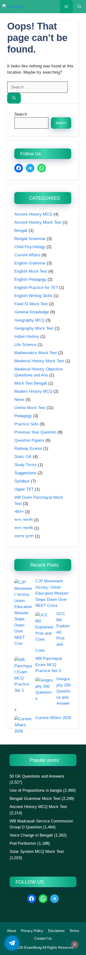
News (19, 399)
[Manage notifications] (75, 944)
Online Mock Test (29, 407)
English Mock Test (30, 271)
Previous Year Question (35, 432)
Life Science (25, 344)
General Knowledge (31, 312)
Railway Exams (28, 448)
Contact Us (43, 938)
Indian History (26, 336)
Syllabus (22, 481)
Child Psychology (29, 247)
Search (20, 114)
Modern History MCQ (33, 391)
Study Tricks (25, 465)
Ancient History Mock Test (37, 222)
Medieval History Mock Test (39, 361)
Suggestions (25, 473)
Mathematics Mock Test (35, 353)
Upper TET (24, 489)
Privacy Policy (32, 931)
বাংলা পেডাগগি (23, 520)
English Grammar (30, 263)
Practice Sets (26, 424)
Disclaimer (56, 931)
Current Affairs (27, 255)
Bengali (20, 230)
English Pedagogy (30, 279)
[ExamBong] (13, 7)
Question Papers (29, 440)
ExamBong (32, 947)
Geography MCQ (29, 320)
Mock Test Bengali (30, 383)
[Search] (14, 98)
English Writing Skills (33, 295)
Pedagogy (23, 416)
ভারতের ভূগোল (24, 536)
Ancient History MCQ (33, 214)
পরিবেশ (19, 512)
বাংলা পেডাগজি (23, 528)
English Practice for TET (36, 287)
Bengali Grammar (30, 238)
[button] (79, 6)
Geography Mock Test (34, 328)
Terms (74, 931)
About (11, 931)
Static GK (23, 456)
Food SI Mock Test (31, 304)
